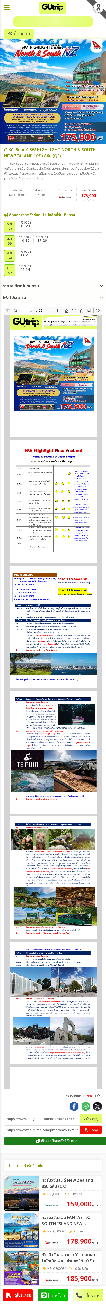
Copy (93, 1119)
